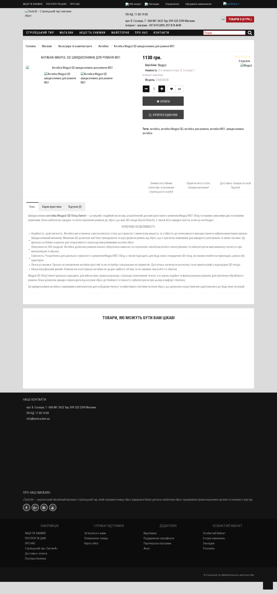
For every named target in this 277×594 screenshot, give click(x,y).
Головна (31, 46)
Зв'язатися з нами (95, 533)
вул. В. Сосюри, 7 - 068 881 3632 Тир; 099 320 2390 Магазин (61, 407)
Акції (147, 548)
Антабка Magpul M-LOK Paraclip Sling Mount (138, 359)
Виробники (150, 533)
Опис (32, 206)
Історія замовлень (214, 538)
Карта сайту (91, 543)
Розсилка (209, 548)
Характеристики (51, 206)
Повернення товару (96, 538)
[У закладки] (171, 89)
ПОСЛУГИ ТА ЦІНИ (56, 3)
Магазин (67, 32)
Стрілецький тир (40, 32)
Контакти (161, 32)
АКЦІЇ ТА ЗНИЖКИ (32, 3)
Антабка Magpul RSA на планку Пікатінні (139, 379)
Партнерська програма (157, 543)
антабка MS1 (217, 129)
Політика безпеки (35, 558)
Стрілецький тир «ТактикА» (41, 548)
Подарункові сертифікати (159, 538)
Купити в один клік (164, 115)
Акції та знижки (92, 32)
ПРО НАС (75, 3)
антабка (155, 129)
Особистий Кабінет (214, 533)
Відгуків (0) (75, 206)
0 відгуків (244, 61)
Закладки (209, 543)
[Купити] (129, 333)
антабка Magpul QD (172, 129)
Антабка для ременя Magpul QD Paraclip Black (139, 339)
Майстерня (120, 32)
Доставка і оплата (36, 553)
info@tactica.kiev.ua (38, 418)
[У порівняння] (179, 89)
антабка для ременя (196, 129)
